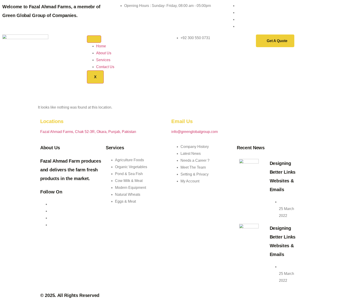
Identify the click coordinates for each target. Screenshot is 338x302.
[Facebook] (238, 12)
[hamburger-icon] (94, 39)
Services (103, 60)
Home (101, 46)
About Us (103, 53)
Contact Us (105, 67)
